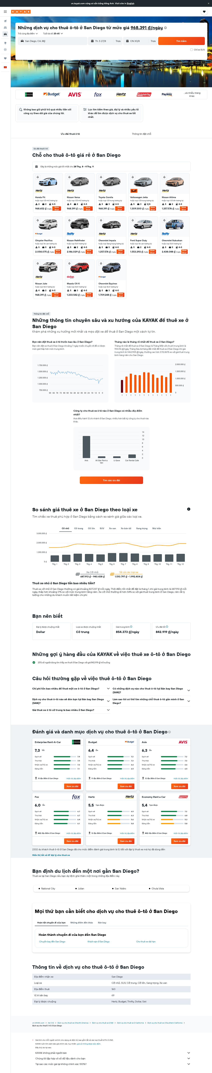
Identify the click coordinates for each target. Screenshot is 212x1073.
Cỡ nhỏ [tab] (65, 528)
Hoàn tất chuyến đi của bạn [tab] (51, 922)
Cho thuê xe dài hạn (146, 941)
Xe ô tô (51, 1023)
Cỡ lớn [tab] (91, 528)
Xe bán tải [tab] (126, 528)
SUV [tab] (102, 528)
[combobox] (28, 33)
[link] (111, 480)
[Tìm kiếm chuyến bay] (5, 21)
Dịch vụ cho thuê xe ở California (130, 1023)
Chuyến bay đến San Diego (52, 941)
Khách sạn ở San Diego (99, 941)
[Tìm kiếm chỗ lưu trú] (5, 28)
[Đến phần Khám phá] (5, 43)
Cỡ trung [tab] (78, 528)
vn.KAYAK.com (38, 1023)
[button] (208, 3)
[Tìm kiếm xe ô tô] (5, 34)
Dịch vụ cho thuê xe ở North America (73, 1023)
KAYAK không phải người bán (51, 1052)
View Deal (56, 208)
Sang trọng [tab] (141, 528)
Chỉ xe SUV (199, 49)
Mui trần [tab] (156, 528)
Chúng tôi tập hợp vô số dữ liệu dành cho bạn (60, 1058)
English (130, 3)
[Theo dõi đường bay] (5, 49)
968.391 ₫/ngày (147, 27)
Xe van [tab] (112, 528)
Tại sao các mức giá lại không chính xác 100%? (60, 1064)
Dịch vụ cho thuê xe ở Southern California (164, 1023)
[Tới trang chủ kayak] (21, 12)
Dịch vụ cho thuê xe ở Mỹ (102, 1023)
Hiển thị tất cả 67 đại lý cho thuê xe (51, 855)
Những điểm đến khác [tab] (81, 922)
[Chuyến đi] (5, 58)
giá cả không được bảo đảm (88, 1044)
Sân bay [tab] (102, 922)
